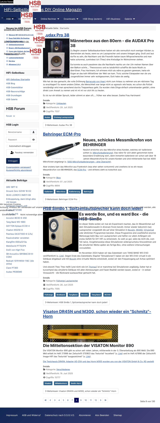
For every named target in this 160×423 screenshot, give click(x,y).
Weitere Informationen (74, 219)
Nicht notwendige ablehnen (33, 214)
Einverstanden (9, 214)
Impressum (91, 219)
